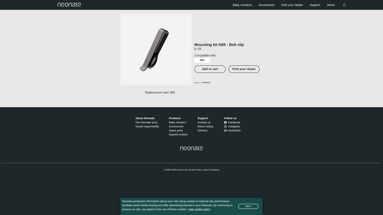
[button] (210, 69)
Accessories (267, 5)
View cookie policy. (199, 209)
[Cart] (344, 5)
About (331, 5)
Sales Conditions (211, 170)
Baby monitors (242, 5)
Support (315, 5)
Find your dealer (292, 5)
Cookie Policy (195, 170)
